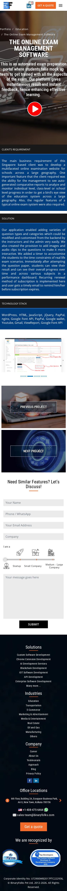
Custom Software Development (33, 654)
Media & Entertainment (33, 718)
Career (33, 751)
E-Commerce (33, 709)
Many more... (33, 685)
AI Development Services (33, 663)
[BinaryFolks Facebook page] (29, 780)
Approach (33, 764)
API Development (33, 677)
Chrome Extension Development (33, 659)
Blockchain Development (33, 668)
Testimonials (33, 760)
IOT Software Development (33, 672)
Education (33, 701)
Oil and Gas (34, 727)
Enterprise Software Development (33, 681)
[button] (23, 376)
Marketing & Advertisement (33, 714)
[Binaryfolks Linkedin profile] (36, 780)
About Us (33, 755)
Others (33, 736)
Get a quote (46, 5)
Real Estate (34, 723)
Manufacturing (33, 732)
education (22, 29)
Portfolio (5, 29)
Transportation (33, 705)
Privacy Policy (33, 773)
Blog (33, 769)
